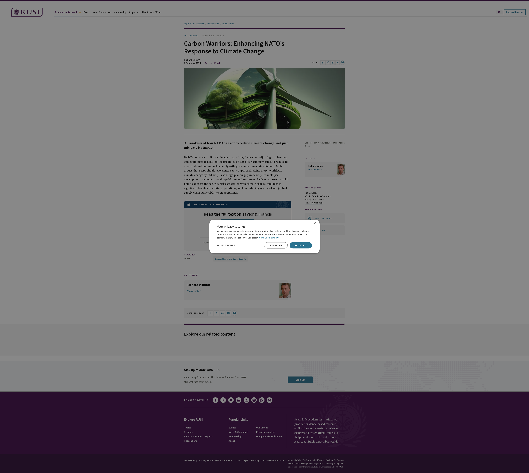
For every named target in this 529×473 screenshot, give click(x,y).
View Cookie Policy (269, 237)
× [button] (315, 223)
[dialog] (264, 236)
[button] (226, 245)
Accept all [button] (301, 245)
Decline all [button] (275, 245)
